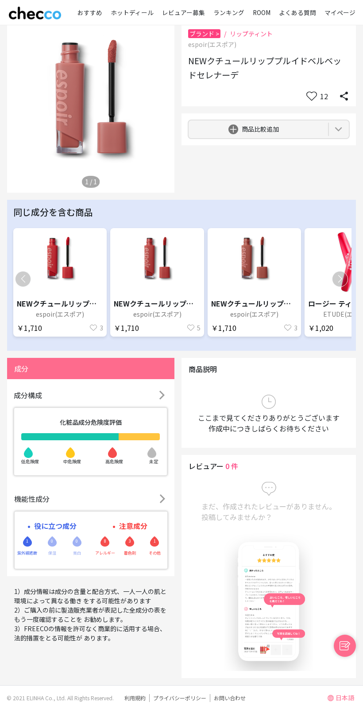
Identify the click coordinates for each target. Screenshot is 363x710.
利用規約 (135, 698)
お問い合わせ (230, 698)
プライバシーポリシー (179, 698)
